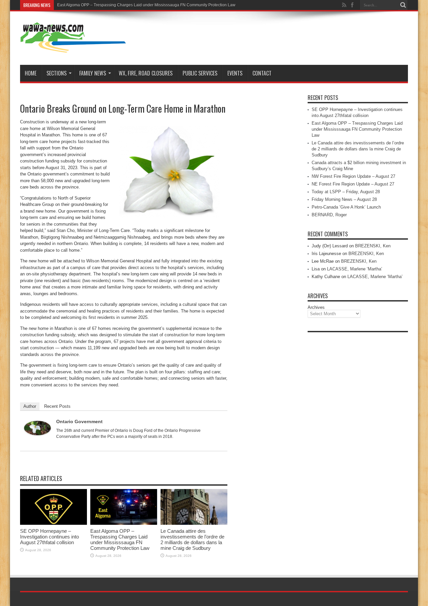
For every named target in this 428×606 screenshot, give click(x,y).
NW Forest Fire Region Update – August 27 (353, 176)
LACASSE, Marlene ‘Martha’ (354, 268)
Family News (92, 73)
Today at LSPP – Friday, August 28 (346, 191)
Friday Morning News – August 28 (344, 199)
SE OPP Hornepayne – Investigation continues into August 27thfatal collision (49, 536)
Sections (56, 73)
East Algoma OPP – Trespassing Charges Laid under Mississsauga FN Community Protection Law (146, 5)
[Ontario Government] (37, 433)
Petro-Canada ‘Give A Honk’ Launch (346, 207)
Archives (316, 307)
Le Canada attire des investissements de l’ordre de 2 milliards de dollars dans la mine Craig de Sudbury (192, 539)
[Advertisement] (358, 436)
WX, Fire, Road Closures (146, 73)
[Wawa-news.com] (73, 48)
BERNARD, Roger (329, 214)
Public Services (200, 73)
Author (29, 406)
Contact (262, 73)
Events (234, 73)
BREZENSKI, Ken (373, 245)
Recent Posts (57, 406)
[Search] (403, 5)
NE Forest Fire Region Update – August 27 (353, 184)
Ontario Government (79, 421)
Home (30, 73)
